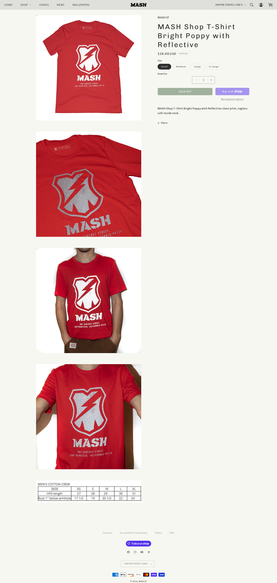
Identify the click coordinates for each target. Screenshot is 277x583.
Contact (107, 532)
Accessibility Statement (134, 532)
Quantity (162, 73)
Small (166, 67)
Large (199, 67)
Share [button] (164, 122)
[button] (26, 5)
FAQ (171, 532)
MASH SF (143, 581)
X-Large (215, 67)
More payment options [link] (232, 99)
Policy (158, 532)
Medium (182, 67)
